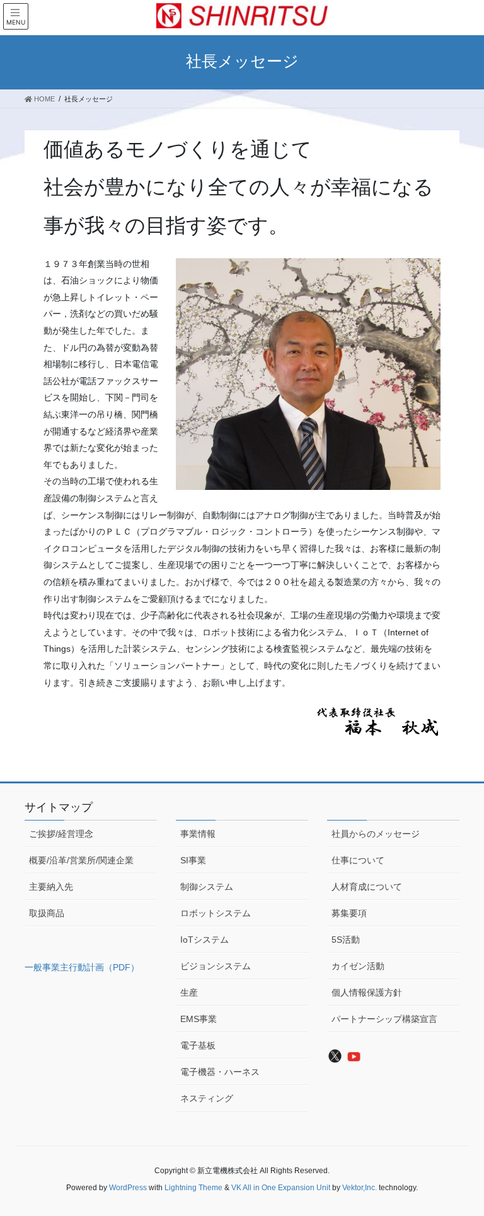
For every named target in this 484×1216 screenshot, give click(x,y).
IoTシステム (204, 940)
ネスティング (206, 1098)
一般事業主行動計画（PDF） (82, 967)
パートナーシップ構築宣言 (384, 1019)
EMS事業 (198, 1019)
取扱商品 (46, 913)
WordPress (128, 1187)
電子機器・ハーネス (220, 1072)
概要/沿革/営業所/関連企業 (81, 860)
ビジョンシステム (215, 966)
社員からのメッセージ (375, 834)
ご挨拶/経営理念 (61, 834)
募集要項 (349, 913)
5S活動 (345, 940)
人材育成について (366, 887)
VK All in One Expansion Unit (280, 1187)
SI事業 (193, 860)
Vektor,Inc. (359, 1187)
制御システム (206, 887)
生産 (189, 992)
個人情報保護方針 (366, 992)
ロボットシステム (215, 913)
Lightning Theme (193, 1187)
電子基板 (198, 1045)
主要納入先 (51, 887)
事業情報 (198, 834)
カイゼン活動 (357, 966)
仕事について (357, 860)
